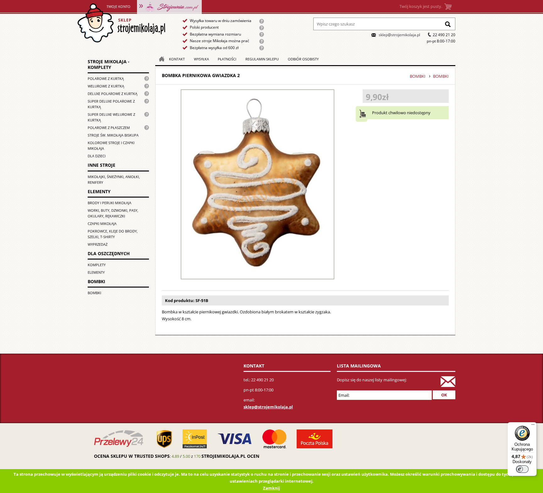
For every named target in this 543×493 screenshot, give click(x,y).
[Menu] (533, 426)
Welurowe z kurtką (106, 86)
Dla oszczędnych (109, 253)
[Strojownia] (169, 6)
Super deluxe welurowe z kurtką (111, 117)
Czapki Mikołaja (102, 223)
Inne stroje (101, 165)
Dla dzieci (97, 156)
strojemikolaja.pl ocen (230, 456)
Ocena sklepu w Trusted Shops (132, 456)
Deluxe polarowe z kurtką (112, 93)
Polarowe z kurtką (106, 78)
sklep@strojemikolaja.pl (399, 34)
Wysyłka (201, 59)
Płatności (227, 59)
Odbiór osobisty (303, 59)
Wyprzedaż (97, 244)
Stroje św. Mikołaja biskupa (113, 135)
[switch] (522, 469)
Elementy (99, 191)
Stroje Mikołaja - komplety (108, 64)
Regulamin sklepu (262, 59)
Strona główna (121, 23)
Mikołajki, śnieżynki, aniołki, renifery (114, 179)
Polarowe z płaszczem (109, 127)
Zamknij (271, 488)
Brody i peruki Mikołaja (109, 202)
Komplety (97, 264)
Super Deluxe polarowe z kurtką (111, 104)
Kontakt (177, 59)
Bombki (96, 281)
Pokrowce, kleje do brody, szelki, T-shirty (113, 234)
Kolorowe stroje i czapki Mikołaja (111, 145)
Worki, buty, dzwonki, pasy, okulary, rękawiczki (113, 213)
